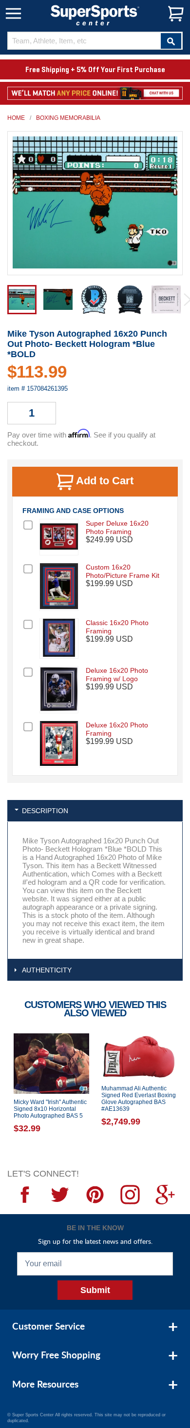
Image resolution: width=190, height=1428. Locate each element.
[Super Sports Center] (95, 14)
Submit (95, 1290)
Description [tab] (45, 811)
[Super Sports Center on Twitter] (59, 1194)
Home (16, 117)
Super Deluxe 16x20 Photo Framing (117, 527)
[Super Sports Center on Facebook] (24, 1194)
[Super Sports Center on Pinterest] (95, 1194)
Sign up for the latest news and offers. (95, 1241)
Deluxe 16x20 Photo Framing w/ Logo (117, 674)
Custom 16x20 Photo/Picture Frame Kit (122, 571)
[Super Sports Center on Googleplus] (165, 1194)
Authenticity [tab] (47, 970)
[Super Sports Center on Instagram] (130, 1194)
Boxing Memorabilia (68, 117)
